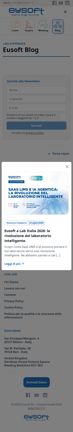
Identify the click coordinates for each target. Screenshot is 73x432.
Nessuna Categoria (17, 222)
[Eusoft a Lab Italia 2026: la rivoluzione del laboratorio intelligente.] (36, 193)
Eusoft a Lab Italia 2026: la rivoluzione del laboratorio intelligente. (27, 235)
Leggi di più (12, 264)
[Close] (67, 166)
